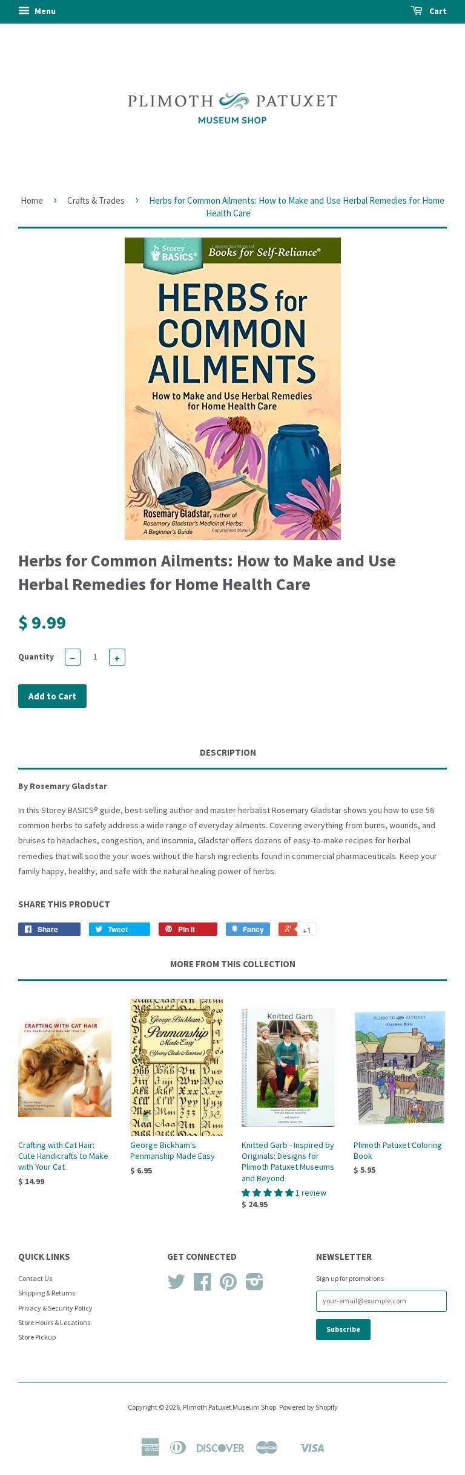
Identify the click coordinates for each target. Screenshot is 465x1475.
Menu (44, 10)
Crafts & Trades (96, 200)
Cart (437, 10)
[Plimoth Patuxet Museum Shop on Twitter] (176, 1286)
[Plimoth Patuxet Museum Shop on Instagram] (254, 1286)
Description (228, 752)
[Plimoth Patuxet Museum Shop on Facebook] (202, 1286)
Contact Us (35, 1278)
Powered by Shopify (308, 1407)
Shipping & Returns (46, 1292)
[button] (268, 1192)
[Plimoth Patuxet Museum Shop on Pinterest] (228, 1286)
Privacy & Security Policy (55, 1307)
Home (32, 200)
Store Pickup (37, 1336)
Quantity (36, 656)
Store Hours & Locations (54, 1322)
